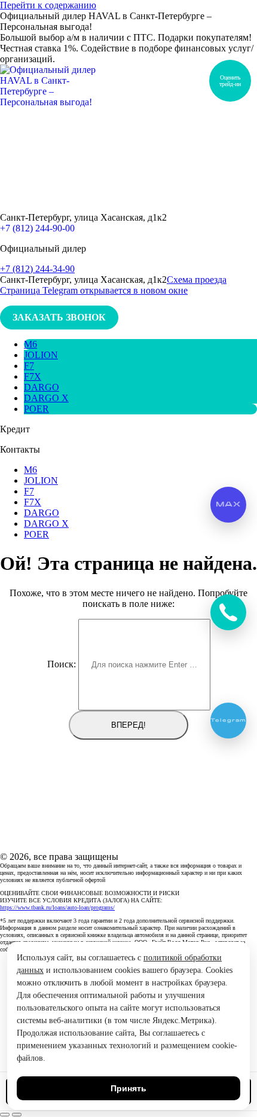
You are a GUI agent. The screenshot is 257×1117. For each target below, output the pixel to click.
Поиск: (61, 664)
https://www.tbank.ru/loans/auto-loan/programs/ (57, 907)
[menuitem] (30, 344)
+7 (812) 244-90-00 (37, 228)
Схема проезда (197, 279)
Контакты (20, 449)
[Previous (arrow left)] (5, 1114)
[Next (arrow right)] (17, 1114)
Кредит (15, 429)
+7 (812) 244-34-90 (37, 269)
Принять (128, 1088)
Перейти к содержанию (48, 5)
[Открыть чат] (228, 612)
